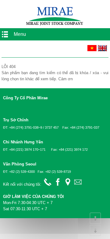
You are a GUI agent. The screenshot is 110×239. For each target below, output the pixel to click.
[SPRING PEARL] (55, 25)
